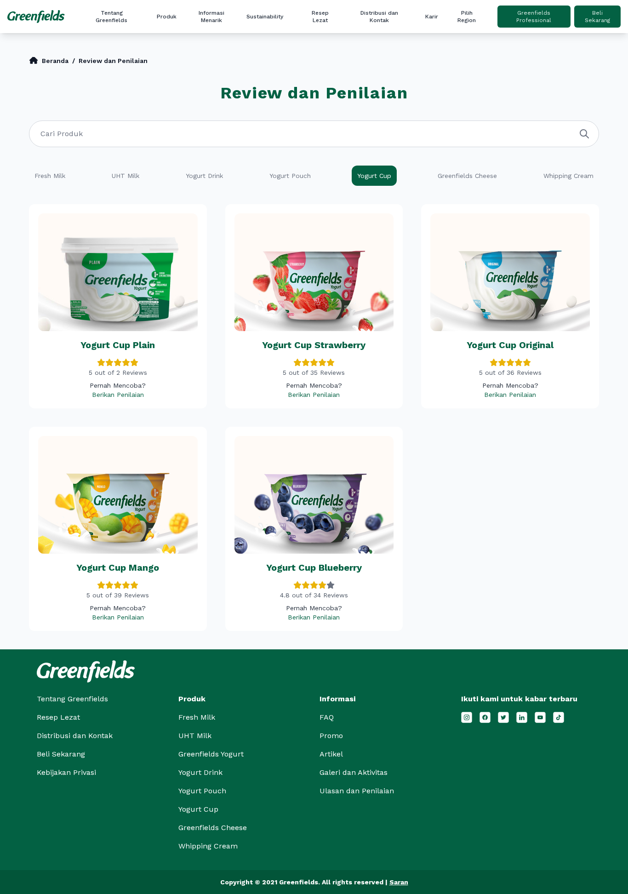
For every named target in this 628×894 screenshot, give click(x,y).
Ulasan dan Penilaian (237, 109)
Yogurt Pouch (202, 790)
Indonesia (499, 50)
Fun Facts (237, 50)
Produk (167, 16)
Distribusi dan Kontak (379, 16)
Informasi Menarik (211, 16)
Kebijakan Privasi (66, 772)
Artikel (237, 35)
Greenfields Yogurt (211, 754)
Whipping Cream (208, 846)
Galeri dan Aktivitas (237, 79)
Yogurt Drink (200, 772)
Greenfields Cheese (212, 827)
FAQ (237, 94)
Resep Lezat (320, 16)
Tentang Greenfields (111, 16)
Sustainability (264, 16)
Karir (431, 16)
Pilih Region (466, 16)
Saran (398, 882)
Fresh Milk (196, 717)
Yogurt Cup (198, 809)
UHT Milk (194, 735)
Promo (237, 65)
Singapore (499, 65)
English (499, 35)
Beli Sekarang (597, 16)
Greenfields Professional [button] (533, 16)
